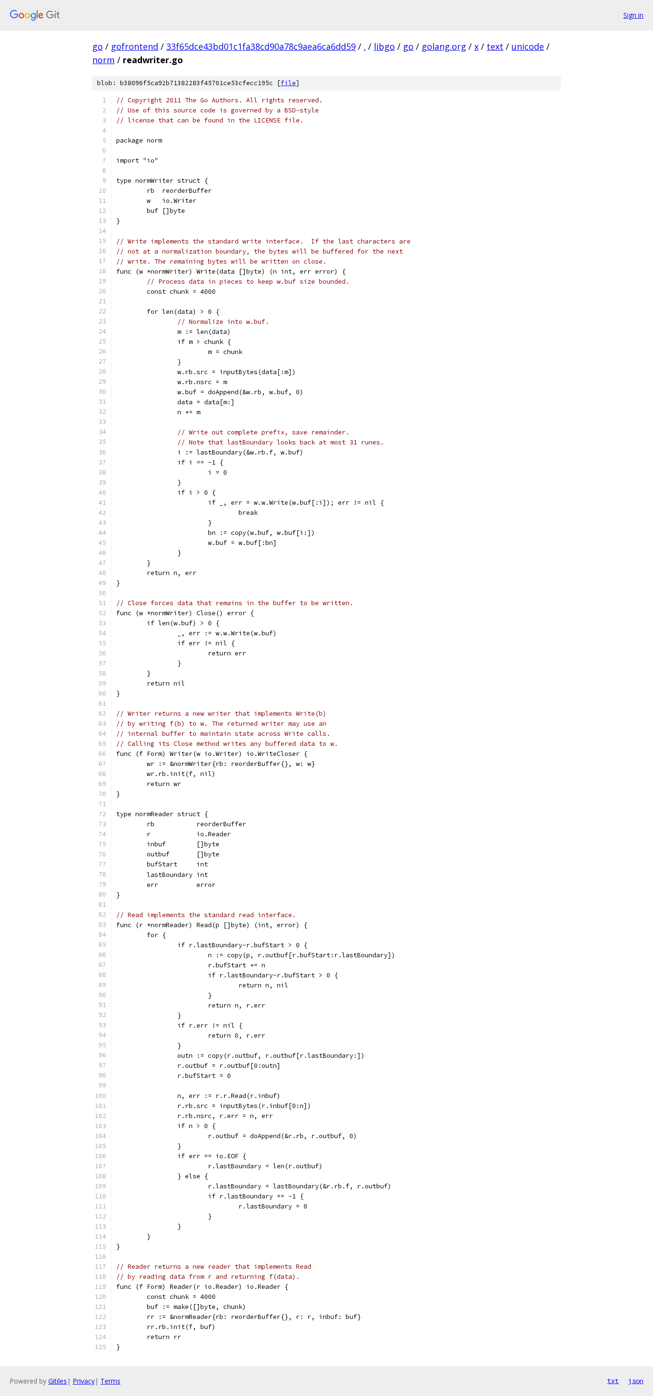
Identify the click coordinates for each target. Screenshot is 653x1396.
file (288, 83)
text (495, 46)
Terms (110, 1380)
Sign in (633, 15)
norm (103, 60)
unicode (528, 46)
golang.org (444, 46)
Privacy (84, 1380)
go (97, 46)
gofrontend (134, 46)
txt (613, 1380)
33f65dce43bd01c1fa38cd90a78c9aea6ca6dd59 (261, 46)
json (635, 1380)
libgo (384, 46)
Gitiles (57, 1380)
